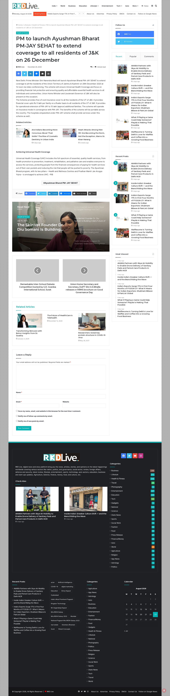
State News (116, 515)
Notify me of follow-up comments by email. (35, 416)
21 (146, 614)
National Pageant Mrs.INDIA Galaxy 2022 (65, 620)
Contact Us (131, 14)
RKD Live (21, 67)
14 (146, 609)
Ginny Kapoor (66, 591)
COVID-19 (54, 587)
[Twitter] (24, 73)
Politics (114, 567)
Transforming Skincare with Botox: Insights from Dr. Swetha (29, 333)
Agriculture (115, 551)
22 (151, 614)
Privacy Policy (112, 14)
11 (131, 609)
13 (141, 609)
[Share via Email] (42, 73)
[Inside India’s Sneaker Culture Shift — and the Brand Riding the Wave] (122, 89)
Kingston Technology (58, 603)
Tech (118, 6)
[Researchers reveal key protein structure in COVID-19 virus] (92, 321)
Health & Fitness (38, 25)
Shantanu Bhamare (68, 625)
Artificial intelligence (65, 582)
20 (141, 614)
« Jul (126, 631)
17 (126, 614)
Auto (127, 6)
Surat (53, 629)
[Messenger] (36, 73)
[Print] (48, 73)
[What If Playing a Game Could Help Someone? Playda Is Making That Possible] (122, 120)
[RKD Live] (25, 6)
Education (83, 6)
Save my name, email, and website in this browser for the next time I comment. (49, 411)
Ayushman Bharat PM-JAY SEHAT (61, 183)
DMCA (121, 14)
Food (113, 531)
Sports (114, 519)
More (135, 6)
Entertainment (107, 6)
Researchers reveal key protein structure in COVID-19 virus (91, 335)
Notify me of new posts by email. (31, 421)
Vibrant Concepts (64, 629)
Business (72, 6)
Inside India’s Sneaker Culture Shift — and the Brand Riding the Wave (142, 88)
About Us (90, 14)
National (114, 507)
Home (20, 25)
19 (136, 614)
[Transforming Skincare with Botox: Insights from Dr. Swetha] (29, 321)
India (54, 6)
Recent (119, 56)
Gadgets (114, 503)
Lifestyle (93, 6)
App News (115, 559)
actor (53, 582)
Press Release (117, 535)
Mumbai (73, 616)
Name (19, 392)
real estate (54, 625)
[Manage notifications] (164, 691)
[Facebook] (18, 73)
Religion (114, 555)
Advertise (100, 14)
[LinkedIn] (30, 73)
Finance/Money (117, 539)
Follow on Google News (147, 14)
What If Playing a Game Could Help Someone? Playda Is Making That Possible (28, 621)
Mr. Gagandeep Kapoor (59, 608)
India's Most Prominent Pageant (62, 599)
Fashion (114, 527)
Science (114, 511)
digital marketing (67, 587)
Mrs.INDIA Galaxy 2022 (59, 616)
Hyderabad (55, 595)
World (62, 6)
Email (19, 402)
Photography (116, 487)
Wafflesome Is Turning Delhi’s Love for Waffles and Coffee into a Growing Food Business (30, 630)
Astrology (115, 563)
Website (66, 402)
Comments (149, 56)
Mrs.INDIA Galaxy (57, 612)
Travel (113, 483)
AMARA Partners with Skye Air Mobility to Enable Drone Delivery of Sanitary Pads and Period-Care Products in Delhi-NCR (35, 516)
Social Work (116, 523)
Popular (133, 56)
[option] (61, 227)
